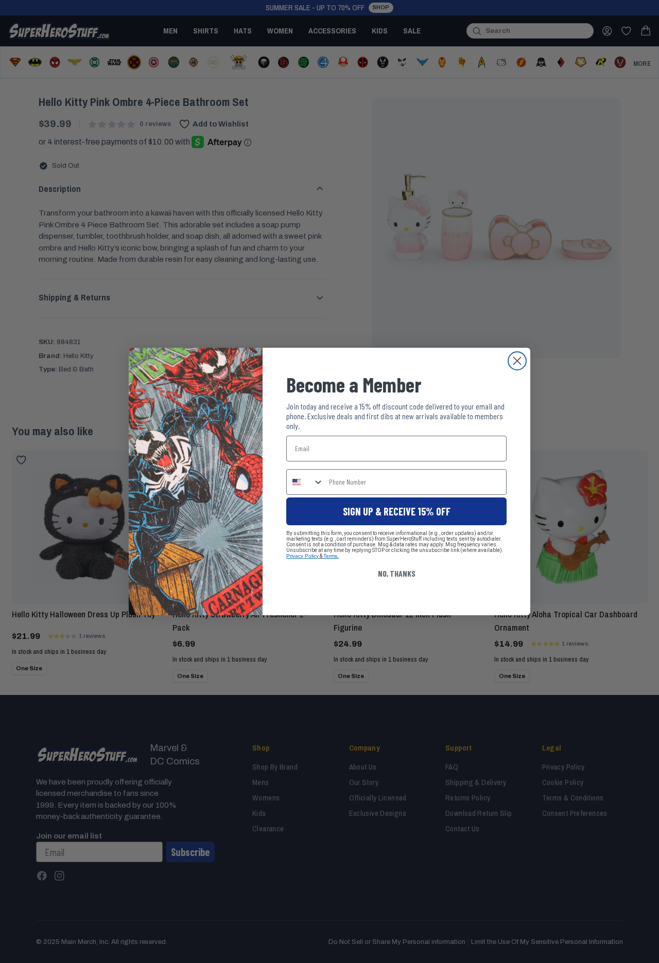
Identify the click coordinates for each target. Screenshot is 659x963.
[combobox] (305, 482)
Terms (330, 556)
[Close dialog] (517, 361)
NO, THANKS (396, 573)
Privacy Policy (302, 556)
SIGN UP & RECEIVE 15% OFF (396, 511)
